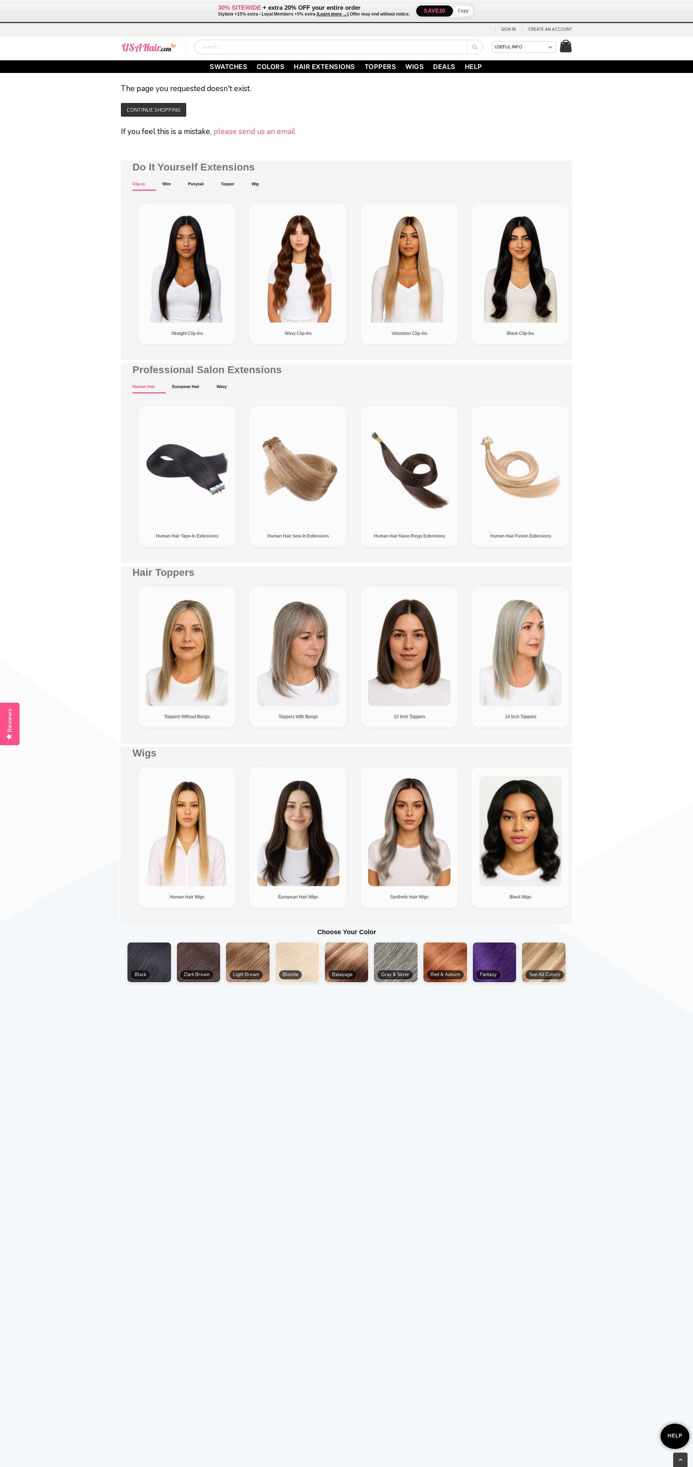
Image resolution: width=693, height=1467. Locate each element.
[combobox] (338, 47)
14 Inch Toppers (520, 716)
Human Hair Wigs (187, 896)
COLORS (270, 66)
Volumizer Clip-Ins (409, 333)
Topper (227, 184)
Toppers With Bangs (298, 716)
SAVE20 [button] (434, 11)
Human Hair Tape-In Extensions (187, 536)
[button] (149, 962)
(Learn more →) (333, 14)
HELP (473, 66)
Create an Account (550, 29)
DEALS (444, 66)
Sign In (508, 29)
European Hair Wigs (298, 896)
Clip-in (138, 184)
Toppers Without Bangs (187, 716)
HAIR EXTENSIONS (324, 66)
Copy (463, 11)
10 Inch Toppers (409, 716)
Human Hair (143, 386)
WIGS (414, 66)
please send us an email (254, 131)
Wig (255, 184)
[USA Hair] (153, 47)
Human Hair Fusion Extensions (520, 536)
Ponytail (196, 184)
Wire (166, 184)
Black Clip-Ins (520, 333)
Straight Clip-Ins (187, 333)
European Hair (185, 386)
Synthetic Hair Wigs (409, 896)
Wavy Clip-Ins (298, 333)
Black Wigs (520, 896)
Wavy (222, 386)
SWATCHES (228, 66)
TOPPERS (380, 66)
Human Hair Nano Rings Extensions (409, 536)
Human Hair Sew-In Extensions (298, 536)
